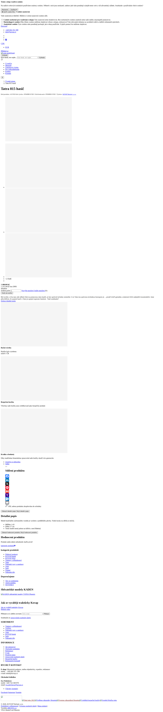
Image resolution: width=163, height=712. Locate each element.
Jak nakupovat (10, 647)
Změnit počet (5, 291)
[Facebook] (83, 476)
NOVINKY (9, 585)
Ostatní (7, 570)
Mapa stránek (42, 706)
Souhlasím (14, 9)
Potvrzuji (4, 26)
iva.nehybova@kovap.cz (14, 685)
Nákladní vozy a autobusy (14, 564)
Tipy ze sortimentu (11, 581)
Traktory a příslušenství (13, 560)
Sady (7, 568)
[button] (3, 43)
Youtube (18, 692)
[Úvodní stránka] (8, 53)
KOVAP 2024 (10, 558)
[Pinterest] (83, 487)
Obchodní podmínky (12, 649)
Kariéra (8, 71)
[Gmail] (83, 491)
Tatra (7, 562)
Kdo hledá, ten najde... (9, 57)
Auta (7, 566)
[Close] (6, 466)
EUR (7, 47)
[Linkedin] (83, 480)
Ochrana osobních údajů (27, 706)
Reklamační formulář (12, 661)
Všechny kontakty (11, 689)
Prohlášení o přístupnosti (9, 706)
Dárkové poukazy (11, 554)
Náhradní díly (10, 572)
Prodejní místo (10, 655)
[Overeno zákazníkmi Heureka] (68, 700)
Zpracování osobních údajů (14, 657)
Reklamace (9, 651)
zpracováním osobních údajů (21, 618)
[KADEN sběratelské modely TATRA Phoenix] (18, 594)
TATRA (8, 628)
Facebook (4, 692)
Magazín (8, 65)
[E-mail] (83, 503)
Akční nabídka (10, 583)
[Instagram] (6, 40)
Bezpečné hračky (11, 659)
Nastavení (5, 9)
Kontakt (8, 73)
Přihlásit (46, 614)
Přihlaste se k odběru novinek (11, 614)
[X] (83, 484)
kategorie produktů (7, 546)
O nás (7, 653)
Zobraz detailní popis (8, 301)
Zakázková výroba (11, 67)
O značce (8, 63)
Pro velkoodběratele (12, 69)
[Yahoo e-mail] (83, 495)
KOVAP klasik (10, 556)
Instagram (11, 692)
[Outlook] (83, 499)
